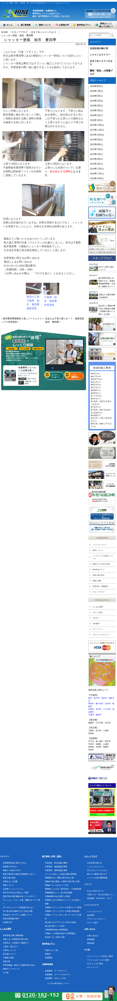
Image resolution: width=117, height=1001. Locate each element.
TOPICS (96, 618)
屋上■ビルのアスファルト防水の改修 (60, 922)
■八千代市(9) (96, 396)
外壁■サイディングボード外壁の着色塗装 (62, 911)
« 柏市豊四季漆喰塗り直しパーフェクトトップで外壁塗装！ (22, 320)
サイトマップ (98, 629)
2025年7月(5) (96, 149)
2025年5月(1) (96, 154)
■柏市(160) (95, 373)
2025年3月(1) (96, 164)
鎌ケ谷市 (99, 703)
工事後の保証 (8, 958)
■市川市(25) (96, 387)
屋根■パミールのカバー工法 (56, 885)
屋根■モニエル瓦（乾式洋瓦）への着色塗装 (63, 889)
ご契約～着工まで (10, 946)
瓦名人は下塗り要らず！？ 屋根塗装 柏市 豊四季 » (65, 320)
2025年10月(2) (97, 134)
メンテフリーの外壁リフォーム (103, 557)
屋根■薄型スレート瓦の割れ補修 (58, 893)
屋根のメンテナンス (11, 969)
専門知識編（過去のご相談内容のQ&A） (20, 965)
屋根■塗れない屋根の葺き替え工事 (59, 878)
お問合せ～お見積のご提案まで (16, 943)
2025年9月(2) (96, 139)
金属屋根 (48, 958)
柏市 (90, 698)
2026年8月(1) (96, 86)
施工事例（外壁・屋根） (52, 856)
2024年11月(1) (97, 173)
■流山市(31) (96, 382)
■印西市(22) (96, 393)
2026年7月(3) (96, 91)
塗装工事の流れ (99, 575)
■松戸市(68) (96, 376)
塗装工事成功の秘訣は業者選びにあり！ (19, 874)
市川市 (98, 709)
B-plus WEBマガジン (95, 891)
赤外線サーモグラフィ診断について (18, 915)
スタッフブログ (20, 32)
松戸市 (96, 698)
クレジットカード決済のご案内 (100, 956)
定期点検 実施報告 (100, 586)
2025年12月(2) (97, 125)
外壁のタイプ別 (51, 950)
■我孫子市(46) (97, 379)
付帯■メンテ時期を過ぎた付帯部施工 (60, 933)
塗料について (98, 550)
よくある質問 (98, 607)
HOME (4, 32)
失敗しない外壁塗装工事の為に (16, 939)
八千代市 (107, 709)
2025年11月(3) (97, 130)
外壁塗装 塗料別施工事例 (56, 870)
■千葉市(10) (96, 407)
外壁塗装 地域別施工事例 (56, 867)
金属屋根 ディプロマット (56, 971)
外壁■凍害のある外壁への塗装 (57, 896)
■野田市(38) (96, 385)
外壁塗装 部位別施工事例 (56, 863)
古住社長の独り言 (99, 48)
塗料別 (48, 954)
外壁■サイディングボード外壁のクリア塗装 (63, 907)
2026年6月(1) (96, 96)
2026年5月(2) (96, 101)
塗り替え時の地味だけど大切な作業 (18, 911)
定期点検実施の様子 (11, 918)
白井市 (108, 703)
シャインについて (99, 545)
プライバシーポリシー (101, 635)
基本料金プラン (99, 570)
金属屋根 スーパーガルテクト (58, 974)
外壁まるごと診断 (10, 881)
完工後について (9, 954)
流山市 (104, 698)
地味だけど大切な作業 (101, 564)
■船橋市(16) (96, 390)
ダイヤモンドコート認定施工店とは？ (18, 907)
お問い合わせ (92, 936)
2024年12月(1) (97, 168)
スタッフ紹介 (98, 612)
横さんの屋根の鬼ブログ (97, 874)
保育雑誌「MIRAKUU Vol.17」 (100, 898)
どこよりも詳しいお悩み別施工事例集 (60, 874)
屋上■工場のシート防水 (55, 926)
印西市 (91, 709)
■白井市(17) (96, 399)
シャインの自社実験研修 (97, 878)
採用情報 (90, 939)
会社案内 (96, 624)
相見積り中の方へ (10, 867)
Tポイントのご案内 (95, 964)
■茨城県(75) (96, 415)
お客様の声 (7, 922)
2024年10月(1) (97, 178)
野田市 (91, 703)
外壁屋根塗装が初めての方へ (15, 863)
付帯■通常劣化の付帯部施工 (56, 930)
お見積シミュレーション (13, 889)
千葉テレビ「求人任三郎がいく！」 (102, 895)
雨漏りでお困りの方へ (12, 870)
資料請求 (90, 943)
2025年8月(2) (96, 144)
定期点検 (6, 961)
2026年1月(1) (96, 120)
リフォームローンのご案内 (98, 960)
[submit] (112, 35)
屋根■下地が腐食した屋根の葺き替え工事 (62, 881)
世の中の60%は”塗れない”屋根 (16, 893)
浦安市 (98, 715)
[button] (47, 368)
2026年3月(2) (96, 110)
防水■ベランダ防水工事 (55, 937)
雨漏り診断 (97, 581)
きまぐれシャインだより (43, 32)
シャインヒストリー (100, 54)
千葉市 (91, 715)
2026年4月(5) (96, 105)
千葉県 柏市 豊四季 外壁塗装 (51, 301)
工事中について (9, 950)
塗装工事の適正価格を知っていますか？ (19, 896)
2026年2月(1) (96, 115)
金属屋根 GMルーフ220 (55, 978)
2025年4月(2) (96, 159)
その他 (5, 972)
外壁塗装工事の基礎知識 (13, 935)
